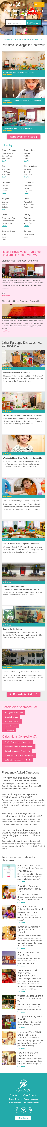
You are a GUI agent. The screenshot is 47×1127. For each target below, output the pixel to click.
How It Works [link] (23, 1095)
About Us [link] (13, 1095)
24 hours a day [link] (7, 223)
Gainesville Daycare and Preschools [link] (19, 755)
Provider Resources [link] (31, 1099)
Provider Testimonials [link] (31, 1103)
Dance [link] (4, 239)
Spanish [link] (5, 186)
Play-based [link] (28, 191)
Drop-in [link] (26, 158)
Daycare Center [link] (7, 156)
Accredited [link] (28, 202)
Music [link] (4, 234)
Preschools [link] (6, 158)
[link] (11, 4)
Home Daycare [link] (7, 153)
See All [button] (4, 161)
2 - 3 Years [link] (6, 175)
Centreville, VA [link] (37, 39)
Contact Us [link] (33, 1095)
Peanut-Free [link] (28, 207)
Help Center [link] (23, 1118)
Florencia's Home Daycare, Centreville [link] (21, 301)
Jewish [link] (4, 204)
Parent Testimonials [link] (15, 1103)
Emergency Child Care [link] (14, 713)
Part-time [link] (26, 39)
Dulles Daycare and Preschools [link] (17, 751)
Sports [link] (4, 237)
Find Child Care (33, 23)
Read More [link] (6, 295)
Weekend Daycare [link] (12, 721)
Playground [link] (28, 218)
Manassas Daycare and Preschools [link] (19, 747)
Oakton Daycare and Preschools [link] (18, 760)
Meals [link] (26, 237)
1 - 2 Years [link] (6, 172)
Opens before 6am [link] (8, 218)
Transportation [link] (29, 234)
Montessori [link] (28, 186)
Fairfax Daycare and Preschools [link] (17, 742)
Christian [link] (5, 202)
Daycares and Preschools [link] (12, 39)
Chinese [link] (5, 188)
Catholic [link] (5, 207)
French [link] (4, 191)
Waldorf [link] (26, 188)
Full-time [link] (27, 153)
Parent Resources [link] (15, 1099)
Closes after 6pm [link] (8, 221)
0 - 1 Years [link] (6, 170)
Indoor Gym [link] (28, 223)
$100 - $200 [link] (28, 172)
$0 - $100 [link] (27, 170)
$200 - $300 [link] (28, 175)
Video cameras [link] (29, 221)
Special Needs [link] (29, 204)
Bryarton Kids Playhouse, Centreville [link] (20, 260)
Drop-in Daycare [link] (11, 717)
